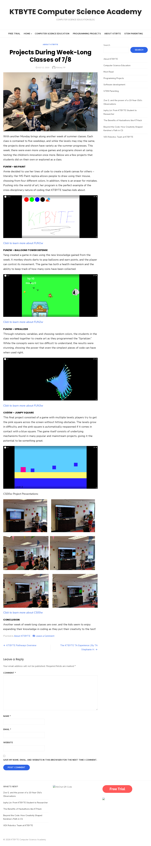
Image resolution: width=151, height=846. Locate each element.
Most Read (109, 71)
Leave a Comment (45, 636)
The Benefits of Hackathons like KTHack (123, 120)
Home (27, 33)
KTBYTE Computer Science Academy (75, 12)
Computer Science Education (52, 33)
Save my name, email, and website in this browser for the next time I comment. (50, 760)
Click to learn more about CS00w (23, 612)
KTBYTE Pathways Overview (21, 645)
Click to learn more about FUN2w (23, 322)
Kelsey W (60, 67)
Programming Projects (87, 33)
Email (7, 729)
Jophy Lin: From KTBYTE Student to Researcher (25, 802)
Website (8, 742)
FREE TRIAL (14, 33)
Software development (114, 84)
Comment (9, 672)
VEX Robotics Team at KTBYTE (119, 137)
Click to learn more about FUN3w (23, 405)
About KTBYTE (112, 33)
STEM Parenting (133, 33)
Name (7, 716)
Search (107, 45)
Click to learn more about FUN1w (23, 243)
